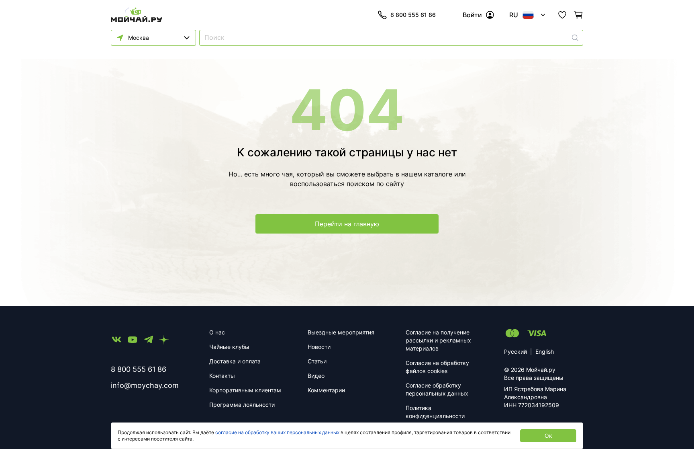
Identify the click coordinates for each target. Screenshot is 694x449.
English (544, 351)
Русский (515, 351)
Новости (319, 346)
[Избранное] (562, 15)
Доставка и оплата (235, 361)
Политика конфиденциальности (435, 411)
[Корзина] (578, 15)
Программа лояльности (242, 404)
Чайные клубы (229, 346)
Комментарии (326, 390)
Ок (548, 435)
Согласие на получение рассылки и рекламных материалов (438, 340)
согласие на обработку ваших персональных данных (277, 432)
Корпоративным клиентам (245, 390)
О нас (217, 332)
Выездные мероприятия (341, 332)
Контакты (222, 375)
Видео (316, 375)
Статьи (317, 361)
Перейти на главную (347, 224)
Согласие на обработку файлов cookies (437, 366)
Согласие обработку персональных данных (437, 389)
